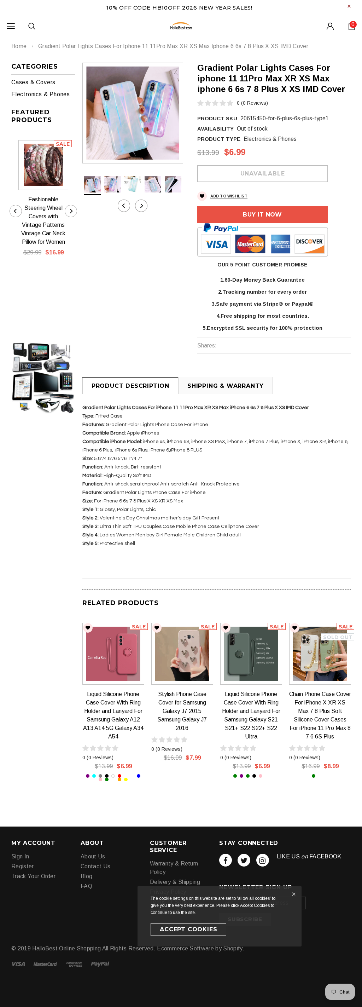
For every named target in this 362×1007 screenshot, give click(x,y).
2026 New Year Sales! (217, 7)
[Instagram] (262, 860)
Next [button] (141, 206)
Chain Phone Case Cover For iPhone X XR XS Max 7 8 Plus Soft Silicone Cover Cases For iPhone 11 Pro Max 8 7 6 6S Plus (320, 715)
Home (19, 46)
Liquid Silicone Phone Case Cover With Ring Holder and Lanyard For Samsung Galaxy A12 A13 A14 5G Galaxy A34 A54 (113, 715)
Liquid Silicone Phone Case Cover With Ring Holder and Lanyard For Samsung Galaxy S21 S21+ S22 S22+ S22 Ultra (251, 715)
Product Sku (217, 118)
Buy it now (262, 214)
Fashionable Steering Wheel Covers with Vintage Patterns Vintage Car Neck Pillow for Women (43, 220)
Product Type (218, 139)
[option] (132, 113)
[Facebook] (225, 860)
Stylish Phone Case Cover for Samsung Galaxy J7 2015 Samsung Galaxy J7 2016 (182, 711)
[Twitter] (244, 860)
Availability (215, 129)
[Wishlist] (88, 628)
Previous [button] (124, 206)
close (349, 6)
